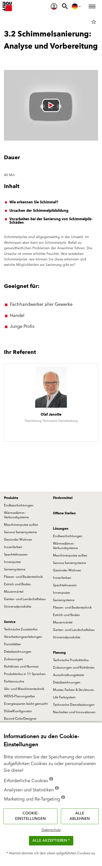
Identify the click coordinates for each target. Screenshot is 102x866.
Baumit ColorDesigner (20, 718)
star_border (94, 22)
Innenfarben (13, 547)
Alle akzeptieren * (51, 840)
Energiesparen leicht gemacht (26, 704)
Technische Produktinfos (71, 660)
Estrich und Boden (17, 584)
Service (10, 622)
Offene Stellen (64, 513)
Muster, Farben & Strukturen (73, 690)
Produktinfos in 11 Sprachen (25, 674)
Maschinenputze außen (21, 524)
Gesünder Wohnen (18, 539)
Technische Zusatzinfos (21, 629)
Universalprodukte (17, 606)
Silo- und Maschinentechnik (24, 689)
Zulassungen (13, 659)
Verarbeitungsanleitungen (23, 637)
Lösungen (60, 528)
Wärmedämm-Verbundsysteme (16, 515)
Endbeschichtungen (18, 505)
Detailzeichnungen (17, 651)
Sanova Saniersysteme (20, 532)
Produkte (11, 498)
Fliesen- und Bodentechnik (23, 577)
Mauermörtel (13, 591)
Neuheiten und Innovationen (74, 712)
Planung (59, 652)
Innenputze (12, 562)
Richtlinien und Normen (21, 666)
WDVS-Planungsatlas (19, 696)
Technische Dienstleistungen (74, 705)
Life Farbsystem (64, 697)
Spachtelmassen (16, 554)
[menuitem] (54, 6)
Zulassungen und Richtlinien (74, 667)
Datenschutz (51, 830)
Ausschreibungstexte (68, 675)
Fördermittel (63, 498)
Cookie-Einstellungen (30, 816)
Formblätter (12, 644)
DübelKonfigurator (18, 711)
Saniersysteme (14, 569)
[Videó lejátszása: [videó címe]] (51, 105)
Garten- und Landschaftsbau (25, 599)
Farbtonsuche (14, 681)
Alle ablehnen (80, 816)
